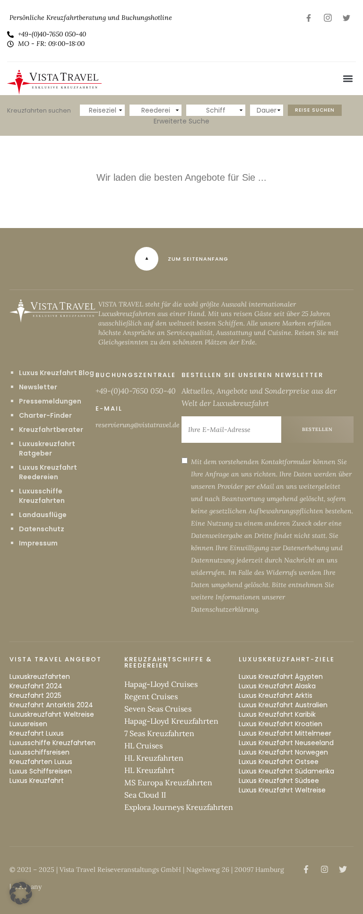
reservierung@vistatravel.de (137, 425)
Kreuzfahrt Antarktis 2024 (51, 705)
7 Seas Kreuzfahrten (159, 733)
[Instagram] (327, 17)
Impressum (38, 543)
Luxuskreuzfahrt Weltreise (51, 714)
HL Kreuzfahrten (153, 758)
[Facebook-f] (308, 17)
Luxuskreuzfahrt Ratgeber (47, 448)
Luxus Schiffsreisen (40, 771)
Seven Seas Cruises (157, 708)
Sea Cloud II (145, 795)
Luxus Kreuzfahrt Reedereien (48, 472)
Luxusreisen (28, 724)
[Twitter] (346, 17)
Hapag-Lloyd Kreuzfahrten (171, 721)
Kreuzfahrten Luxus (40, 761)
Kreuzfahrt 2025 (35, 695)
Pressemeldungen (50, 401)
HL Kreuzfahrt (149, 770)
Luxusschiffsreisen (39, 752)
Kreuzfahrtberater (51, 429)
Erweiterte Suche (181, 121)
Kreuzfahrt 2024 (35, 686)
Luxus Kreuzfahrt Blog (56, 373)
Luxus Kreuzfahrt (36, 780)
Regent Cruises (151, 696)
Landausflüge (43, 514)
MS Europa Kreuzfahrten (168, 782)
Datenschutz (41, 529)
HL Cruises (143, 745)
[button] (348, 79)
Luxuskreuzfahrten (39, 676)
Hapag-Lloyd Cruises (161, 684)
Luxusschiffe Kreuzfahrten (42, 495)
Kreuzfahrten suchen (39, 110)
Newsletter (38, 387)
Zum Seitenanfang (198, 259)
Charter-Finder (45, 415)
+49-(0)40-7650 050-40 (135, 390)
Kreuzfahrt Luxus (36, 733)
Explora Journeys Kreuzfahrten (178, 807)
